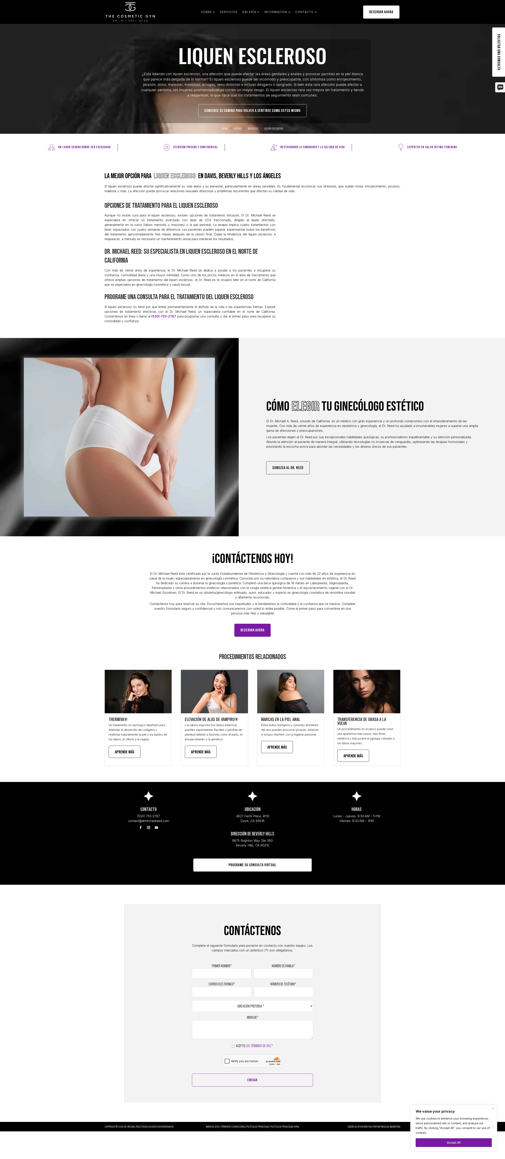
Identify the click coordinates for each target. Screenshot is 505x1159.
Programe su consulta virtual (252, 865)
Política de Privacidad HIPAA (284, 1126)
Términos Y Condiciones (233, 1126)
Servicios (253, 128)
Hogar (237, 128)
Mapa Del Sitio (213, 1126)
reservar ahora (252, 630)
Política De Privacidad (257, 1126)
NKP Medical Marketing (388, 1126)
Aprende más (124, 751)
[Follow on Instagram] (148, 827)
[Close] (493, 1108)
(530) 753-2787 (163, 316)
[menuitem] (208, 12)
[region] (453, 1128)
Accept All (454, 1142)
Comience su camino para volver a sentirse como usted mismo (252, 110)
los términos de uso (258, 1045)
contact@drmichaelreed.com (148, 821)
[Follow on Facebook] (140, 827)
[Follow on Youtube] (156, 827)
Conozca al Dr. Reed (287, 467)
